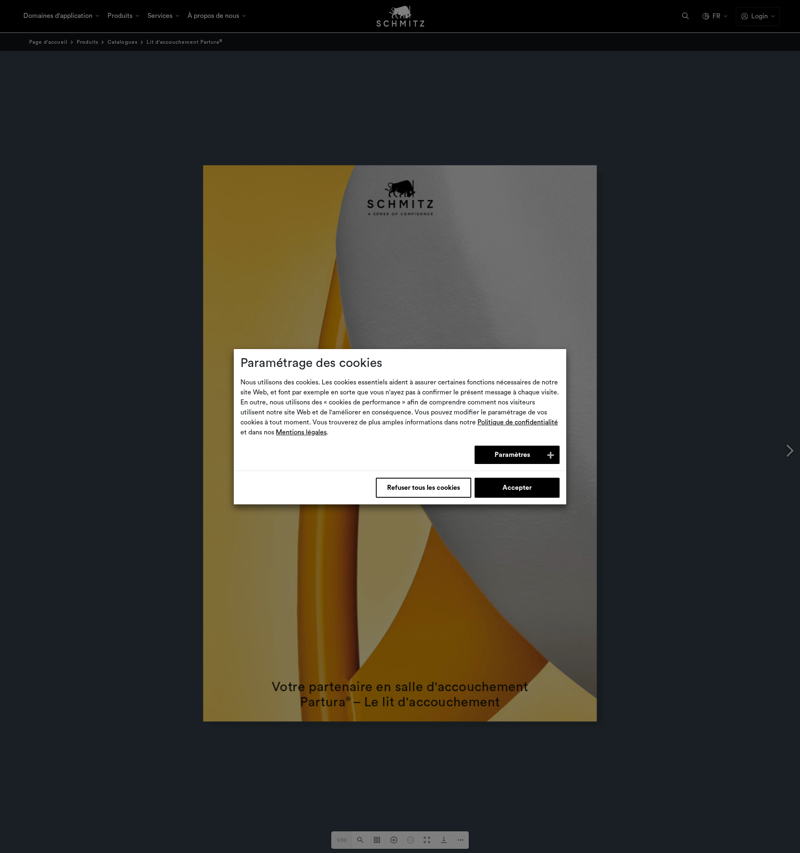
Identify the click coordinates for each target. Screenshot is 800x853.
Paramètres (512, 454)
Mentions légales (301, 432)
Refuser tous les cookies (423, 487)
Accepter (517, 487)
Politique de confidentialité (518, 422)
